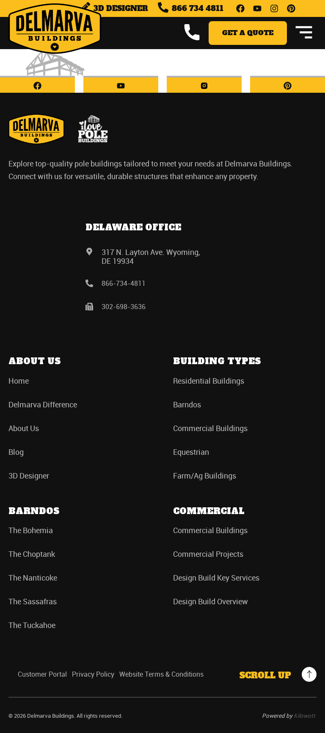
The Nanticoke (32, 578)
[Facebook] (240, 8)
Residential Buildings (208, 381)
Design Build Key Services (216, 578)
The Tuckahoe (31, 625)
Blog (16, 452)
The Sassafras (32, 601)
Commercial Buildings (210, 428)
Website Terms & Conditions (161, 674)
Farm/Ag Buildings (204, 475)
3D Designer (28, 475)
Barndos (187, 404)
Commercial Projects (208, 554)
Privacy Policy (93, 674)
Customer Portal (42, 674)
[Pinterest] (291, 8)
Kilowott (304, 715)
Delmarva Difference (42, 404)
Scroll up (265, 675)
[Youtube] (257, 8)
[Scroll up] (309, 674)
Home (18, 381)
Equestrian (191, 452)
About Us (23, 428)
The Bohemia (30, 530)
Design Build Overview (210, 601)
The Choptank (31, 554)
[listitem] (162, 170)
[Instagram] (274, 8)
